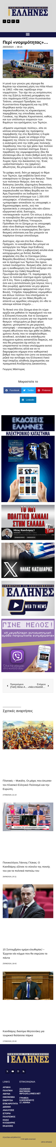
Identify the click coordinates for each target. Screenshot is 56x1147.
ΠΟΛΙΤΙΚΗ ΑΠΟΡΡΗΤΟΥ (12, 1137)
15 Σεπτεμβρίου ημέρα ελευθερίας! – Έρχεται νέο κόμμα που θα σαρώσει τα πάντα (25, 953)
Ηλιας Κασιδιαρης (9, 1121)
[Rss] (17, 21)
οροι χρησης (46, 1142)
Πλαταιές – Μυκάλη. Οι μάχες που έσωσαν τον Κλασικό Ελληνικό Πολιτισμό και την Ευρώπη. (27, 784)
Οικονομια (9, 1097)
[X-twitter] (4, 21)
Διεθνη (7, 1107)
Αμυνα (6, 1094)
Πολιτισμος (9, 1117)
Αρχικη (6, 1087)
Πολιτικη (8, 1090)
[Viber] (13, 21)
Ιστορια (7, 1113)
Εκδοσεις (8, 1126)
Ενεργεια (8, 1100)
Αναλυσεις (8, 1110)
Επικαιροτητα (10, 1103)
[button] (28, 34)
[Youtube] (8, 21)
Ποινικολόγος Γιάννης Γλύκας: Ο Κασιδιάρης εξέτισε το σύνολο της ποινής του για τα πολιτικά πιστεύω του (26, 866)
